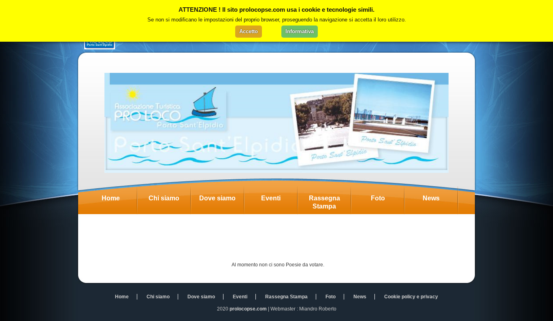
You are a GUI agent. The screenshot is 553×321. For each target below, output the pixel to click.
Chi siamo (164, 198)
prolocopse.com (248, 309)
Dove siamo (217, 198)
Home (111, 198)
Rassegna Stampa (324, 202)
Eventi (271, 198)
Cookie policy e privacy (411, 297)
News (431, 198)
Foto (378, 198)
